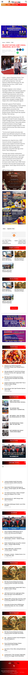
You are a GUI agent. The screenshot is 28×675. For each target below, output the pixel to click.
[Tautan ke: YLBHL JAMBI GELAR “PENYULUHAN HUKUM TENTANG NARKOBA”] (5, 403)
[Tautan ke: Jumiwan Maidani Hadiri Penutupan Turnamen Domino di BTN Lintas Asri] (14, 473)
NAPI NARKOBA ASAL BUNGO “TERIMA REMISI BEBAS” (16, 431)
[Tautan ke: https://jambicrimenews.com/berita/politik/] (25, 440)
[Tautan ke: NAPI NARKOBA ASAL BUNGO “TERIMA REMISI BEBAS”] (5, 432)
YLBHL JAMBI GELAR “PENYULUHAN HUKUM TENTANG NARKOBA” (17, 401)
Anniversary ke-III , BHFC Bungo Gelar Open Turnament (13, 499)
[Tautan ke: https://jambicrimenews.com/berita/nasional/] (25, 612)
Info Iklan (22, 672)
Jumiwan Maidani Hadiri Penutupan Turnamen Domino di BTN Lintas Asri (13, 482)
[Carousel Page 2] (12, 456)
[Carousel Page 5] (17, 456)
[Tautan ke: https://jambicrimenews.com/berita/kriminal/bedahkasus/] (25, 346)
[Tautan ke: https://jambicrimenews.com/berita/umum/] (25, 562)
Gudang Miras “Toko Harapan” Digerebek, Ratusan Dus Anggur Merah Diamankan (14, 655)
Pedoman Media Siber (7, 672)
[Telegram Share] (23, 50)
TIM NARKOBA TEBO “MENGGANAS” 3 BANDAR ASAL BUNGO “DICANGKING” (17, 409)
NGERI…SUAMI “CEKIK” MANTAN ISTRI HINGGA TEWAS (20, 241)
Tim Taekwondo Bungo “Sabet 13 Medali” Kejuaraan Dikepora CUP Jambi (14, 493)
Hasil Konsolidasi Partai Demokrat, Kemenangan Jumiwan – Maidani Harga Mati (14, 538)
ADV (3, 51)
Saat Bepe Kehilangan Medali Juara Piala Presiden (14, 505)
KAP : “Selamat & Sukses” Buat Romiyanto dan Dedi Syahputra (14, 638)
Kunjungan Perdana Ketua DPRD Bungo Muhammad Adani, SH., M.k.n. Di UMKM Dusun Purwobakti (14, 605)
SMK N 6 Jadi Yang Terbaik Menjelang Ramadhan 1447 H (6, 271)
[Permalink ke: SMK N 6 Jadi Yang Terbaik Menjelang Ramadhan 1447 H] (7, 265)
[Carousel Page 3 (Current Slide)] (14, 456)
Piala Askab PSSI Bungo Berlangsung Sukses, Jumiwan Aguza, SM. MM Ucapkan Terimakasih (14, 488)
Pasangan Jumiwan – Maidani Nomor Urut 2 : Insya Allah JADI (14, 555)
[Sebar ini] (18, 50)
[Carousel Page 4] (16, 456)
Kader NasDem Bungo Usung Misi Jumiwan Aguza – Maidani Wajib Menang (14, 543)
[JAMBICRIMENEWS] (14, 1)
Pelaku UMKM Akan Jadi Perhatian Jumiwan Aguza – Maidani (12, 549)
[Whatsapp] (18, 53)
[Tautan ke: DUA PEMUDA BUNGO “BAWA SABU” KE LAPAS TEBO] (5, 425)
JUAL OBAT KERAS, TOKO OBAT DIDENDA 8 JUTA (7, 241)
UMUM (11, 51)
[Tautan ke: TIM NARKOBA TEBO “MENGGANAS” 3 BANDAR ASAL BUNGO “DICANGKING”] (5, 410)
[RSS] (14, 235)
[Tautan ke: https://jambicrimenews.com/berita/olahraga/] (25, 462)
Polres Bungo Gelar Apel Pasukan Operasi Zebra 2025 (14, 389)
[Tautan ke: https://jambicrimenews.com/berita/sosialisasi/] (25, 512)
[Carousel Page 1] (10, 456)
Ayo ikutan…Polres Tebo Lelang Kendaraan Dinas (15, 649)
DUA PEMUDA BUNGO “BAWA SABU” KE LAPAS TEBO (16, 423)
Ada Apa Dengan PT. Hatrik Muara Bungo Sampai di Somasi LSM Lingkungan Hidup (14, 372)
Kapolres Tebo (10, 228)
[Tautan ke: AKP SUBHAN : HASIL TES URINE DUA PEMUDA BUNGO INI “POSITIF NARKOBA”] (5, 418)
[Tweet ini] (20, 50)
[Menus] (2, 1)
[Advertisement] (14, 17)
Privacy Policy (13, 673)
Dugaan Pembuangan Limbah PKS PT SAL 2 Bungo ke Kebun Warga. (15, 383)
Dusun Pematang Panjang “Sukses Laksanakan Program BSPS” (13, 644)
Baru (4, 228)
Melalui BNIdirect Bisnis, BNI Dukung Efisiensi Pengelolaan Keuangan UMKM (7, 259)
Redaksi (16, 672)
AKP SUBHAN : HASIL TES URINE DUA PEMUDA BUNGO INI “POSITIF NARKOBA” (18, 416)
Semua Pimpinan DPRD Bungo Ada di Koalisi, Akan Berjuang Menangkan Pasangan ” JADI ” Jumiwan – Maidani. (13, 453)
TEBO (9, 51)
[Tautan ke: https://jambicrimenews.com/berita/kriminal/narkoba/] (25, 396)
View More (14, 308)
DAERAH (6, 51)
